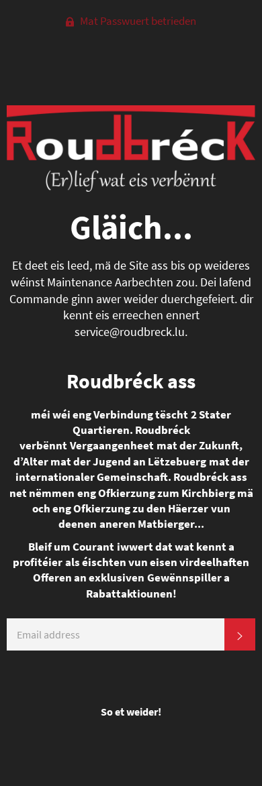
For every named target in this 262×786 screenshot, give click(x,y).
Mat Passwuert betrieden (137, 20)
